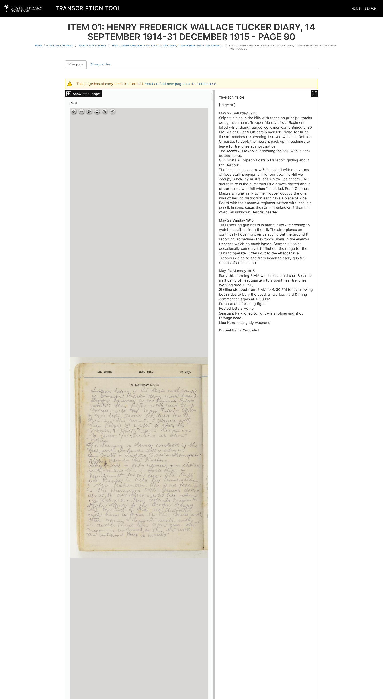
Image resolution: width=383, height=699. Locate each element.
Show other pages (87, 94)
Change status (101, 64)
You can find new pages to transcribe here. (181, 83)
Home (356, 8)
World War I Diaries (59, 45)
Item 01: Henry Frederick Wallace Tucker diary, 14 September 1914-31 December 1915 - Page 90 (282, 47)
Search (370, 8)
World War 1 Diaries (92, 45)
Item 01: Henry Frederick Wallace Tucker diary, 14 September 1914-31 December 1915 (167, 45)
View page (78, 64)
